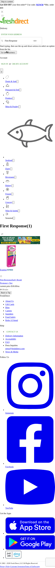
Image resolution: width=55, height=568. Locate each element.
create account (20, 64)
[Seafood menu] (13, 160)
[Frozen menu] (12, 194)
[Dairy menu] (11, 168)
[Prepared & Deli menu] (20, 90)
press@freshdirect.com (15, 348)
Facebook (9, 467)
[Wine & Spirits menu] (19, 210)
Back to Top (5, 293)
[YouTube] (30, 505)
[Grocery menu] (13, 202)
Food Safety (10, 317)
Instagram (9, 413)
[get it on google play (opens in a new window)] (30, 549)
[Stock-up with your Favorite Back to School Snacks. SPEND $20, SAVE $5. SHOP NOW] (20, 243)
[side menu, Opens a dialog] (2, 15)
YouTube (9, 508)
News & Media (11, 352)
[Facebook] (30, 463)
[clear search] (35, 40)
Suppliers (9, 314)
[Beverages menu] (15, 177)
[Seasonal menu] (14, 218)
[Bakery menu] (12, 185)
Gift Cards (9, 304)
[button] (13, 276)
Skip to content (7, 2)
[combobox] (18, 40)
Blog (7, 307)
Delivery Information (14, 336)
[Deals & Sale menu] (17, 81)
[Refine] (2, 234)
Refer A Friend (11, 320)
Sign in (4, 64)
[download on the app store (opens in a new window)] (30, 533)
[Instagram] (30, 410)
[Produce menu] (13, 98)
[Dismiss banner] (2, 12)
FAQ (7, 342)
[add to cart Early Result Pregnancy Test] (2, 273)
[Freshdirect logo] (14, 23)
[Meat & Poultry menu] (19, 106)
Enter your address (11, 34)
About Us (9, 301)
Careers (8, 311)
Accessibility (10, 339)
